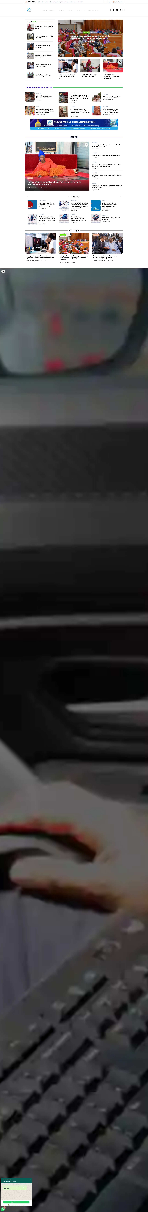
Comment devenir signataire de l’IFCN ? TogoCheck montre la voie (79, 218)
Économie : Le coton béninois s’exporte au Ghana (44, 75)
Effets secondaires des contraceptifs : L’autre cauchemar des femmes (110, 110)
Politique (93, 32)
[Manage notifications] (4, 1207)
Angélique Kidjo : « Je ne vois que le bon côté (89, 75)
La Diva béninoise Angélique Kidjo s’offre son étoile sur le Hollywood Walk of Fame (54, 183)
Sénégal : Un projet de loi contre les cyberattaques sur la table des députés (40, 257)
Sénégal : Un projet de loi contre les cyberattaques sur (67, 76)
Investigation (71, 10)
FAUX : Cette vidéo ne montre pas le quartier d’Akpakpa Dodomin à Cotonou (109, 205)
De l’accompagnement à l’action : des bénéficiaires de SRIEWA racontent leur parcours (47, 219)
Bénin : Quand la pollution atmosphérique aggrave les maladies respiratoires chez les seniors (79, 111)
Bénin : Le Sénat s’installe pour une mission (43, 65)
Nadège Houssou (85, 44)
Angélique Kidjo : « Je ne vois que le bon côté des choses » (56, 2)
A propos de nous (93, 10)
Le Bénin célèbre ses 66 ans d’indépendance (43, 56)
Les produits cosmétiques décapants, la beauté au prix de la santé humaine (45, 110)
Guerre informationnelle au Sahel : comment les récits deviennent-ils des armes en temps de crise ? (79, 205)
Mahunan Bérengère (32, 187)
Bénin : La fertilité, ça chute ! (112, 97)
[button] (105, 2)
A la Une (86, 32)
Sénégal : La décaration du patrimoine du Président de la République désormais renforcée (90, 38)
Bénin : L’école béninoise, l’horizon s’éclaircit (44, 96)
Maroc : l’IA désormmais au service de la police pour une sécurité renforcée (106, 165)
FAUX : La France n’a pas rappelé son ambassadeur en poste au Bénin (47, 204)
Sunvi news (61, 10)
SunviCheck (52, 10)
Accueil (45, 10)
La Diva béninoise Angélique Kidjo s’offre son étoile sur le (112, 76)
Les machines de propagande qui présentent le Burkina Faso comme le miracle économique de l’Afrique (79, 97)
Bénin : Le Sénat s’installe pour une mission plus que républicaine (105, 257)
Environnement (81, 10)
